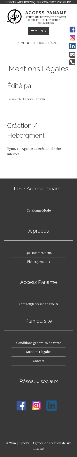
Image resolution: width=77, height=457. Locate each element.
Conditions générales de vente (38, 343)
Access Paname (46, 12)
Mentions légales (38, 352)
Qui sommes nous (39, 253)
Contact (38, 361)
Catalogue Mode (38, 210)
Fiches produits (38, 262)
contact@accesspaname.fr (38, 304)
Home (21, 42)
